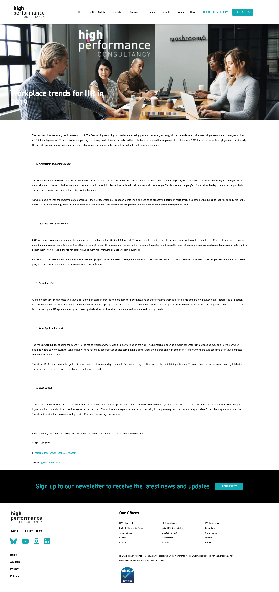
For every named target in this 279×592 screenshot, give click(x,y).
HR (79, 12)
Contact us (243, 12)
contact (119, 433)
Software (135, 12)
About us (15, 561)
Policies (14, 576)
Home (13, 554)
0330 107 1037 (215, 12)
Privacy (14, 569)
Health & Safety (96, 12)
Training (150, 12)
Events (180, 12)
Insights (166, 12)
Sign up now (229, 486)
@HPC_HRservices (51, 462)
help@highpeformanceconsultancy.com (55, 453)
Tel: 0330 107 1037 (26, 531)
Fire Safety (118, 12)
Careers (194, 12)
